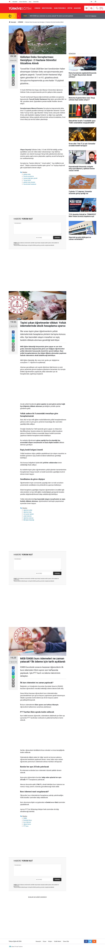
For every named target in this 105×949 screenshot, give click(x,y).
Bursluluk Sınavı (27, 820)
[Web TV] (91, 1)
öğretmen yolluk (27, 510)
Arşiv (30, 1)
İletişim (50, 941)
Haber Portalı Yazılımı (17, 946)
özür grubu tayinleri (28, 514)
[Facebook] (13, 66)
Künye (44, 941)
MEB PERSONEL (47, 8)
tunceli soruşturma (28, 176)
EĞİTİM (69, 8)
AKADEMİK (77, 8)
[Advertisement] (43, 134)
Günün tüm (90, 16)
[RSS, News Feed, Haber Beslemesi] (94, 941)
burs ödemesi (27, 822)
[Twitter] (13, 69)
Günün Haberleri (23, 1)
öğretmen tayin (27, 512)
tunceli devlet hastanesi (29, 184)
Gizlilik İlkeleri (57, 941)
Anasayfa (38, 941)
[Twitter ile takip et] (90, 941)
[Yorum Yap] (13, 84)
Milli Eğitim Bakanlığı (28, 520)
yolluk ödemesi (27, 516)
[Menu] (86, 8)
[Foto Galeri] (95, 1)
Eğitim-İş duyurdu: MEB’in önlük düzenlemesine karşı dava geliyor (48, 16)
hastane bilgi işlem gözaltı (30, 178)
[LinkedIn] (13, 72)
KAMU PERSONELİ (60, 8)
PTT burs (25, 826)
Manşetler (15, 1)
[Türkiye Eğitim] (20, 8)
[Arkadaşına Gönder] (13, 78)
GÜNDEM (37, 8)
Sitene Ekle (35, 1)
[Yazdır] (13, 81)
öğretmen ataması (28, 518)
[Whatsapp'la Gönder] (13, 75)
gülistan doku (27, 174)
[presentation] (15, 16)
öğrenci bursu (27, 824)
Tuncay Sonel (27, 180)
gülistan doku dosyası (29, 182)
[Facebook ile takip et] (86, 941)
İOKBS (25, 818)
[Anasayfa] (9, 1)
